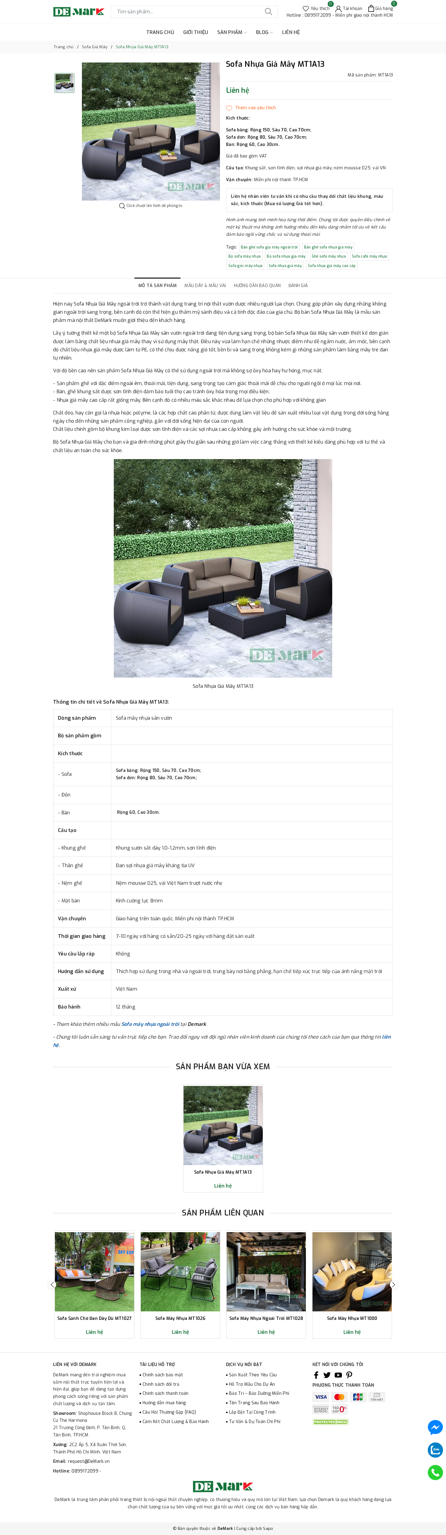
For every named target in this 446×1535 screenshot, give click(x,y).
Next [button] (393, 1284)
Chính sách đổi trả (161, 1384)
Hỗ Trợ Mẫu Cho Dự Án (252, 1384)
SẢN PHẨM (230, 32)
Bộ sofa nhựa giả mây (286, 256)
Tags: (232, 247)
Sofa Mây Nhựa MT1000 (352, 1318)
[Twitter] (327, 1375)
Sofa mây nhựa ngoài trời (150, 1024)
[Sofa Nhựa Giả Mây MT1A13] (223, 1125)
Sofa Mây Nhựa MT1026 (180, 1318)
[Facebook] (316, 1375)
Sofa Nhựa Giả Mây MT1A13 (223, 1172)
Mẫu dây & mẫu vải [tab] (205, 286)
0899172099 (86, 1471)
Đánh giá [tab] (298, 286)
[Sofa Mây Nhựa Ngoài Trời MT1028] (266, 1272)
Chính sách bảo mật (163, 1375)
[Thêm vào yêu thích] (251, 108)
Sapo (268, 1528)
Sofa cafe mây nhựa (369, 256)
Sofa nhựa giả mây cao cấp (332, 265)
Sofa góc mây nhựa (245, 265)
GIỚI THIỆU (195, 32)
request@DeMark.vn (89, 1461)
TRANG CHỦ (160, 32)
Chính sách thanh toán (165, 1393)
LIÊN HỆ (291, 32)
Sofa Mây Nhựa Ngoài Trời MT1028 (266, 1318)
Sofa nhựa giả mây (285, 265)
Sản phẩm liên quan (223, 1213)
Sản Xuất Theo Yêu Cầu (253, 1375)
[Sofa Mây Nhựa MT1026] (180, 1272)
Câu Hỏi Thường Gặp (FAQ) (169, 1412)
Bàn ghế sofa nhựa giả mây (328, 247)
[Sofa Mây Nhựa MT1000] (352, 1272)
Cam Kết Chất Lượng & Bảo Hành (176, 1422)
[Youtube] (338, 1375)
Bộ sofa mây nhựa (244, 256)
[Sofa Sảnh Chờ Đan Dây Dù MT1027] (94, 1272)
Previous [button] (52, 1284)
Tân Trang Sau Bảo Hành (254, 1403)
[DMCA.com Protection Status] (331, 1422)
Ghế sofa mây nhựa (329, 256)
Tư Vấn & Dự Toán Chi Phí (254, 1422)
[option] (151, 132)
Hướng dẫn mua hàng (164, 1403)
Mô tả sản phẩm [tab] (157, 286)
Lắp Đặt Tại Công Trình (252, 1412)
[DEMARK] (79, 11)
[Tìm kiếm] (268, 11)
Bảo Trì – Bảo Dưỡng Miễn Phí (259, 1393)
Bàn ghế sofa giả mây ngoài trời (269, 247)
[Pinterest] (349, 1375)
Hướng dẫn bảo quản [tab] (257, 286)
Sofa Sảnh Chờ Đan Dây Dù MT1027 (94, 1318)
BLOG (263, 32)
